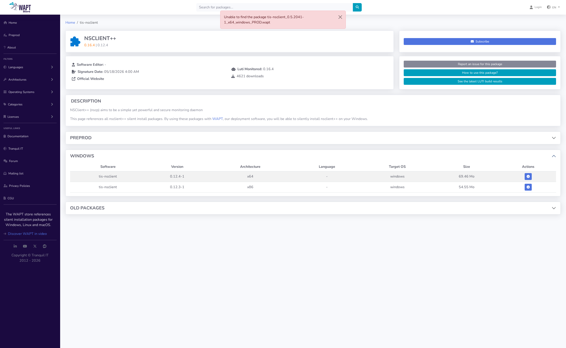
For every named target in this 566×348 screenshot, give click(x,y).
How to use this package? (480, 73)
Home (70, 22)
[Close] (340, 17)
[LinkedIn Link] (15, 246)
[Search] (357, 7)
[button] (553, 7)
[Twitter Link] (35, 246)
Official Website (90, 78)
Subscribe (482, 41)
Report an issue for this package (480, 64)
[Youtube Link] (25, 246)
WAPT (217, 118)
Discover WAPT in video (27, 233)
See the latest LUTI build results (480, 81)
